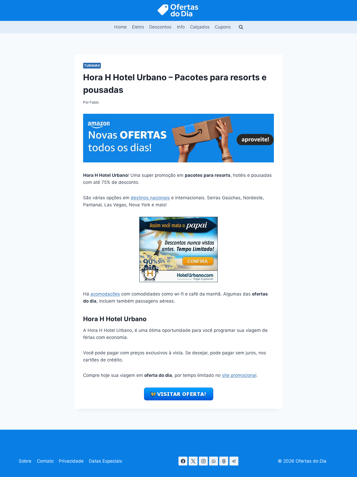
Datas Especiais (105, 461)
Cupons (223, 27)
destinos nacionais (150, 197)
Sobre (25, 461)
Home (120, 27)
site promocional (239, 375)
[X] (193, 461)
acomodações (105, 294)
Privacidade (71, 461)
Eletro (138, 27)
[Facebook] (183, 461)
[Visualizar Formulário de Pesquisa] (241, 27)
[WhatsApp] (213, 461)
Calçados (200, 27)
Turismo (92, 65)
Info (181, 27)
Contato (45, 461)
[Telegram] (233, 461)
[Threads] (223, 461)
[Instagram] (203, 461)
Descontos (160, 27)
